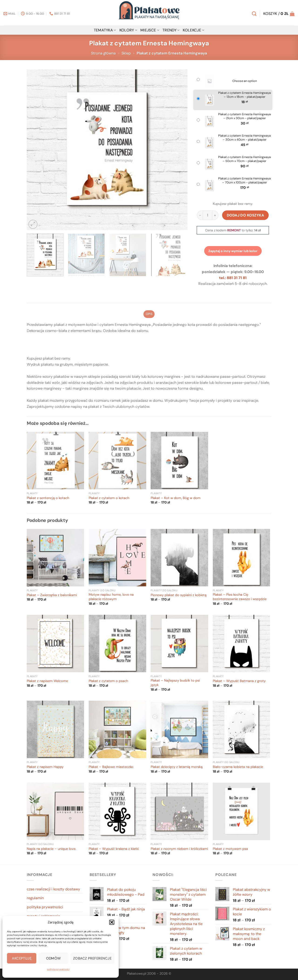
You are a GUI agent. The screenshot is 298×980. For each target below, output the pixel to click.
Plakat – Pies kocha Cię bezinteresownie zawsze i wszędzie (240, 597)
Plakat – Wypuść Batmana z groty (239, 681)
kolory (126, 30)
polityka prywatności (58, 969)
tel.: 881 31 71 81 (233, 277)
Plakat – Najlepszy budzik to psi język (175, 683)
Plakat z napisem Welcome (47, 681)
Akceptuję (21, 958)
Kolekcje (192, 30)
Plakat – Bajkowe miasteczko (111, 767)
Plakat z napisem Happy (45, 767)
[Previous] (36, 150)
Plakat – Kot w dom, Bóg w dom (175, 498)
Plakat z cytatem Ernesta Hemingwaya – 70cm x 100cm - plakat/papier (244, 180)
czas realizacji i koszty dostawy (53, 889)
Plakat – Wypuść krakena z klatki (114, 849)
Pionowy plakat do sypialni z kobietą (179, 595)
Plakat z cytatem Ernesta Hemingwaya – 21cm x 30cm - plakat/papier (244, 116)
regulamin (35, 898)
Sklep (126, 53)
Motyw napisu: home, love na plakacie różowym (111, 597)
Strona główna (103, 53)
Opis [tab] (149, 314)
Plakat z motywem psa (230, 849)
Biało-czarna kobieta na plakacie (238, 767)
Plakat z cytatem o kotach (109, 498)
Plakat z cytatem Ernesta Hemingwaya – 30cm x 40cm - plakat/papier (244, 138)
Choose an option (244, 81)
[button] (111, 922)
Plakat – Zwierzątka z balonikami (52, 595)
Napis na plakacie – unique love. (51, 849)
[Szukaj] (254, 14)
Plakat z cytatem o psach (108, 681)
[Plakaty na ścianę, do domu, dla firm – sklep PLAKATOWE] (149, 13)
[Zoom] (32, 224)
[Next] (178, 150)
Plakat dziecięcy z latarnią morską (177, 767)
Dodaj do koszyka (245, 215)
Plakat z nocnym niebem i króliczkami (179, 849)
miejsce (148, 30)
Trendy (169, 30)
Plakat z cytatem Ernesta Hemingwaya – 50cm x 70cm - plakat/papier (244, 159)
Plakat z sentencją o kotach (48, 498)
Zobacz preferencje (92, 958)
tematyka (103, 30)
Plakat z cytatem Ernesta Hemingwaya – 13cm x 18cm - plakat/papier (244, 95)
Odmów (53, 958)
